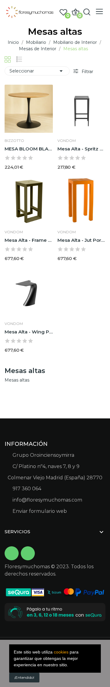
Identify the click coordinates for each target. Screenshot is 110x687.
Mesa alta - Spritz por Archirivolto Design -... (81, 149)
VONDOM (66, 141)
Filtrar (86, 71)
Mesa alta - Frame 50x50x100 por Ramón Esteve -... (29, 240)
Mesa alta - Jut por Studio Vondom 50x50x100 (81, 240)
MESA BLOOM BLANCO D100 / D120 (29, 149)
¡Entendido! (24, 677)
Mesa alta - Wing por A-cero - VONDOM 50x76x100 (29, 332)
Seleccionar (37, 71)
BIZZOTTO (14, 141)
